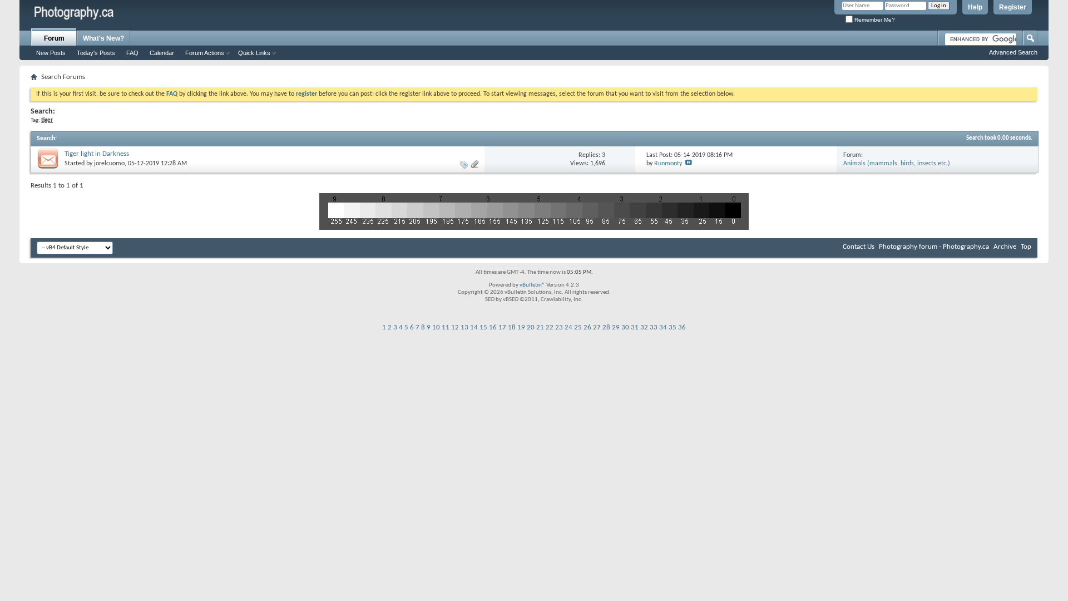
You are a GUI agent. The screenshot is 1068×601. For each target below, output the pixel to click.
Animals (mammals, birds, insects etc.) (896, 163)
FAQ (132, 53)
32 (644, 327)
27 (597, 327)
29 (616, 327)
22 (549, 327)
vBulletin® (532, 285)
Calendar (162, 53)
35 (672, 327)
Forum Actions (204, 53)
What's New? (103, 38)
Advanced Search (1013, 52)
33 (653, 327)
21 (540, 327)
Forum (54, 38)
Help (975, 7)
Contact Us (858, 246)
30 (625, 327)
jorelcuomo (109, 163)
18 (512, 327)
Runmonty (668, 163)
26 (587, 327)
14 (474, 327)
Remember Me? (874, 20)
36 (682, 327)
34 (663, 327)
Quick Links (254, 53)
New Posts (51, 53)
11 (445, 327)
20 (531, 327)
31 (635, 327)
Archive (1004, 246)
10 (436, 327)
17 (502, 327)
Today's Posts (96, 53)
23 (559, 327)
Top (1026, 246)
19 (521, 327)
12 (455, 327)
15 (483, 327)
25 (578, 327)
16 (493, 327)
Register (1012, 7)
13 (464, 327)
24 (568, 327)
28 (606, 327)
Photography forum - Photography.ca (934, 246)
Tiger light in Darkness (97, 153)
